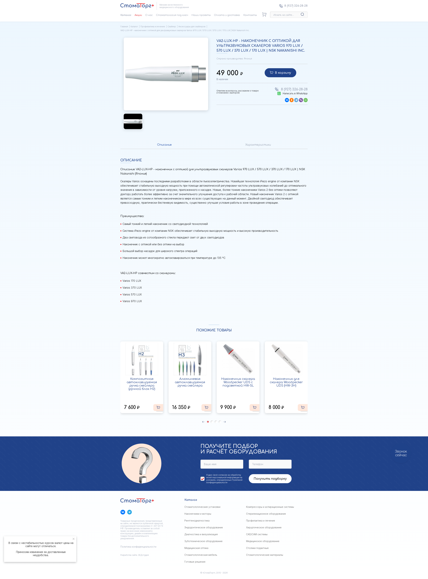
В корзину (283, 72)
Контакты (250, 15)
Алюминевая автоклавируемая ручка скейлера (190, 382)
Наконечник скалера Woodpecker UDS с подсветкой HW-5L (238, 382)
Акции (138, 15)
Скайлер (172, 26)
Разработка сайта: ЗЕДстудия (134, 555)
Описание (164, 144)
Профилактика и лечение (152, 26)
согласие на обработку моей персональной (223, 476)
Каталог (125, 15)
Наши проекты (201, 15)
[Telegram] (296, 100)
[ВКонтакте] (287, 100)
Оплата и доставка (227, 15)
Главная (124, 26)
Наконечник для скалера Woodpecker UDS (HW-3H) (286, 382)
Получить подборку (270, 478)
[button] (203, 422)
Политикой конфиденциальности (224, 481)
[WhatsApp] (306, 100)
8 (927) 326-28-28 (296, 5)
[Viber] (301, 100)
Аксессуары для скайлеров (191, 26)
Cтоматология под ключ (172, 15)
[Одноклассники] (292, 100)
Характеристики (258, 144)
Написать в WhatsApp (295, 93)
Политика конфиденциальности (138, 546)
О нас (149, 15)
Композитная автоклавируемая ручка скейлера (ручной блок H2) (142, 384)
